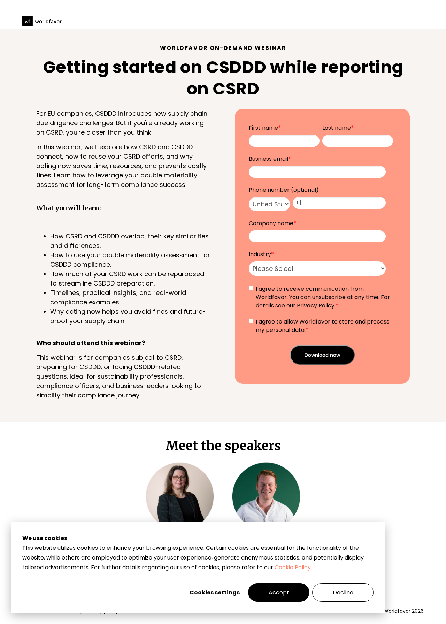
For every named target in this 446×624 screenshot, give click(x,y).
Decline (343, 592)
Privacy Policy (315, 306)
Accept (279, 592)
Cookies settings (215, 592)
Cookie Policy (293, 567)
